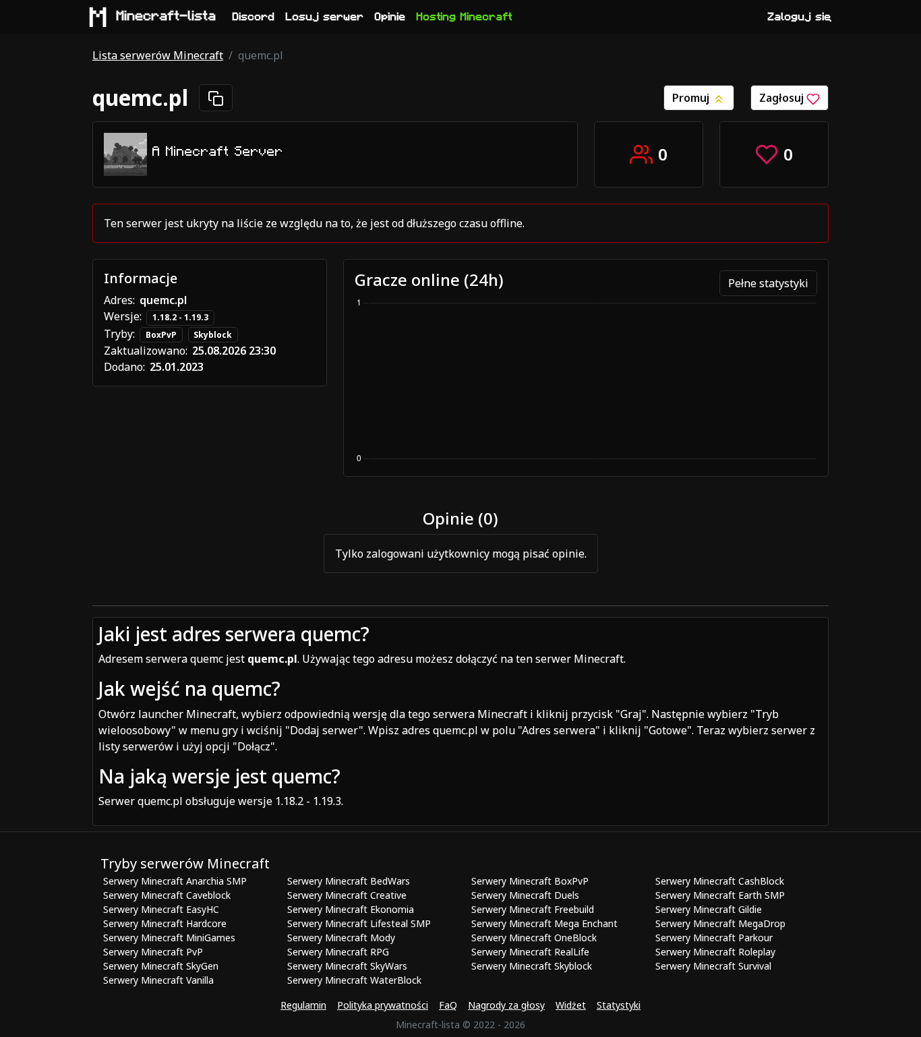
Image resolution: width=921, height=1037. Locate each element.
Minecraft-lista (166, 16)
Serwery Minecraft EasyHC (161, 909)
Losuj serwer (325, 16)
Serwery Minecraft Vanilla (158, 980)
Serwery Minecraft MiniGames (169, 937)
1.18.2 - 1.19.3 (180, 317)
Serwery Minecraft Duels (525, 895)
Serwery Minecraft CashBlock (719, 881)
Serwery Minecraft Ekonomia (350, 909)
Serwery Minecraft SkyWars (347, 965)
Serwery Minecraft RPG (338, 951)
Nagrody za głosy (506, 1005)
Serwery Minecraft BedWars (348, 881)
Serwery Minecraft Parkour (714, 937)
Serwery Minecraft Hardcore (165, 923)
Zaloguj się (799, 16)
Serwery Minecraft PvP (153, 951)
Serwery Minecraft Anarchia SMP (175, 881)
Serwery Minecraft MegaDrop (720, 923)
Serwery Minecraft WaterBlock (354, 980)
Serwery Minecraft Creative (347, 895)
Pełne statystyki (768, 283)
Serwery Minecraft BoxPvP (530, 881)
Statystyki (619, 1005)
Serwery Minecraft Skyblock (531, 965)
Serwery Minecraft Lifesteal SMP (359, 923)
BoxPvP (161, 334)
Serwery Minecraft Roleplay (715, 951)
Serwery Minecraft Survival (713, 965)
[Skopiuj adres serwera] (216, 97)
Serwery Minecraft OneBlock (534, 937)
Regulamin (303, 1005)
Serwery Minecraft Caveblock (167, 895)
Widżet (571, 1005)
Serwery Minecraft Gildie (708, 909)
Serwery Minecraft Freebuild (532, 909)
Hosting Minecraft (464, 16)
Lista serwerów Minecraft (157, 55)
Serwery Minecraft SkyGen (160, 965)
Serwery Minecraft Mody (341, 937)
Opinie (390, 16)
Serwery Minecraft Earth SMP (720, 895)
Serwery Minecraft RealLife (530, 951)
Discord (254, 16)
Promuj (692, 97)
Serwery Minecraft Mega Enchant (544, 923)
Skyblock (213, 334)
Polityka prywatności (382, 1005)
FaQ (448, 1005)
